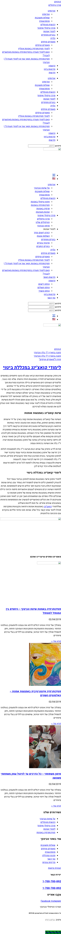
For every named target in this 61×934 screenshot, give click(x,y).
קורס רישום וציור (42, 232)
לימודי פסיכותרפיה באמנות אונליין (34, 48)
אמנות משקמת (43, 212)
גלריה (52, 38)
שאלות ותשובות (42, 17)
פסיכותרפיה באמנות (40, 205)
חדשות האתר (49, 277)
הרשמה (52, 65)
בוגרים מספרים (48, 35)
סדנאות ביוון (49, 69)
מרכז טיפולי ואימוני (46, 28)
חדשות (52, 72)
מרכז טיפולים (43, 219)
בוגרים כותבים (43, 246)
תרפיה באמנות (43, 208)
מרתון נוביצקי (43, 225)
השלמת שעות (43, 236)
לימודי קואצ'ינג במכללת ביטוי (32, 367)
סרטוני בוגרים (43, 243)
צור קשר (51, 298)
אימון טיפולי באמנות (40, 201)
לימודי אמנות (49, 31)
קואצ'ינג (48, 506)
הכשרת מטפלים (47, 24)
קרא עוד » (56, 641)
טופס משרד (44, 291)
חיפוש (58, 146)
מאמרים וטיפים (48, 41)
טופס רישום (44, 284)
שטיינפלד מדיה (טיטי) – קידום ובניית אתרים (30, 929)
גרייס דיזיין (50, 919)
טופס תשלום (43, 287)
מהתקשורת (44, 21)
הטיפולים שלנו (43, 222)
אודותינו (51, 11)
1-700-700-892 (51, 881)
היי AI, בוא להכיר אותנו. (30, 925)
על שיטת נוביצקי (42, 188)
